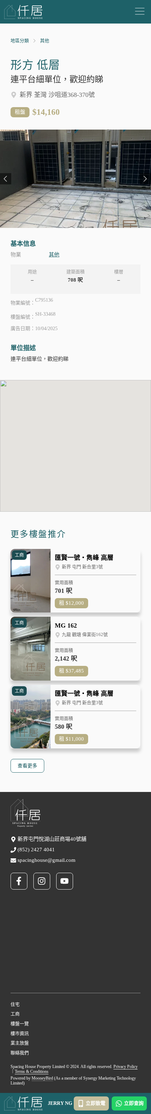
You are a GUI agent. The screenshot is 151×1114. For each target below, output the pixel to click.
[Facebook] (22, 881)
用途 (32, 271)
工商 (15, 1013)
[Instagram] (44, 881)
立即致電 (95, 1103)
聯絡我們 (20, 1052)
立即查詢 (134, 1103)
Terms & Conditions (31, 1071)
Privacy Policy (125, 1066)
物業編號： (23, 303)
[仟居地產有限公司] (23, 12)
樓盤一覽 (20, 1023)
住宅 (15, 1004)
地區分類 (20, 40)
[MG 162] (75, 648)
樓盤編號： (23, 317)
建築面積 (75, 271)
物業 (16, 254)
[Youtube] (67, 881)
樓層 (118, 271)
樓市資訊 (20, 1033)
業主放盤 (20, 1043)
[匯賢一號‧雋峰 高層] (75, 580)
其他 (44, 40)
